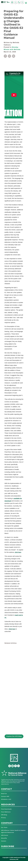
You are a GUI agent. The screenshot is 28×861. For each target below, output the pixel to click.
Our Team (4, 827)
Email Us (4, 793)
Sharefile (4, 838)
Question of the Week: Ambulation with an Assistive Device (11, 691)
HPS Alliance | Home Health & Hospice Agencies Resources (13, 831)
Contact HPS (5, 796)
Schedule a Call (6, 799)
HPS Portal (4, 835)
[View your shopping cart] (22, 2)
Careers (3, 841)
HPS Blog (4, 814)
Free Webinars (5, 812)
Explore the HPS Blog (14, 736)
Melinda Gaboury (10, 697)
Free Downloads (6, 809)
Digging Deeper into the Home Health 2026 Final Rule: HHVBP (12, 720)
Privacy (3, 817)
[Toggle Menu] (26, 3)
